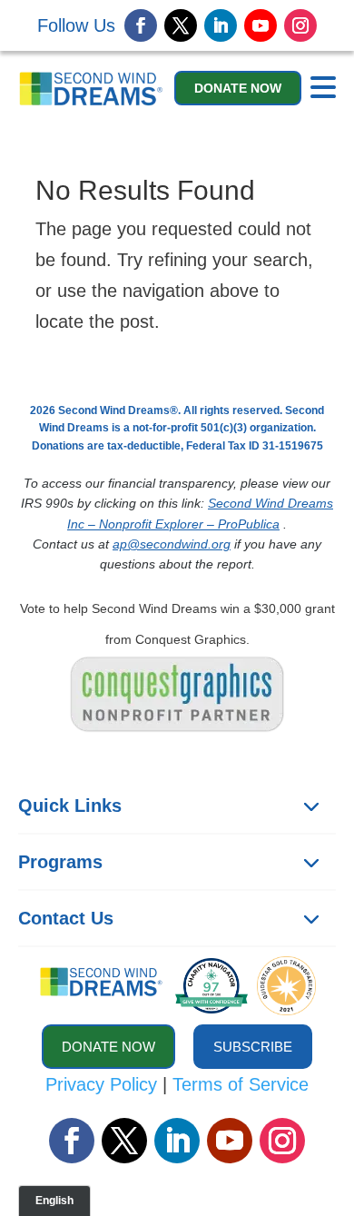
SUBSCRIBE (252, 1046)
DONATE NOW (237, 88)
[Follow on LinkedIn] (220, 25)
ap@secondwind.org (172, 544)
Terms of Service (240, 1084)
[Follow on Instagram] (300, 25)
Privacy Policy (101, 1084)
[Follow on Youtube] (260, 25)
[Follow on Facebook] (140, 25)
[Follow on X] (180, 25)
